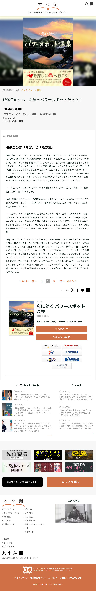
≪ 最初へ (24, 281)
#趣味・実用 (17, 121)
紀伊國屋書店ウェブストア (72, 352)
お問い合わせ (9, 524)
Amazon (51, 346)
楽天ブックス (72, 346)
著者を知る (29, 513)
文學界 (6, 539)
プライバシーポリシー (12, 513)
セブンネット (51, 352)
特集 (26, 528)
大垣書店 (62, 366)
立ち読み (60, 328)
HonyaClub (72, 359)
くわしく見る (60, 336)
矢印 (50, 435)
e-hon (51, 359)
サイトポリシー (10, 509)
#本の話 (11, 118)
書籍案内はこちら (23, 481)
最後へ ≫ (72, 281)
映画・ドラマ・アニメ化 (34, 524)
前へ (34, 281)
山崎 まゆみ (12, 136)
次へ (62, 281)
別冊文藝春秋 (9, 547)
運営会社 (7, 517)
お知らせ (7, 521)
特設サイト (29, 532)
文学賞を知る (30, 521)
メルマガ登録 (70, 482)
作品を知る (29, 517)
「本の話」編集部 (13, 108)
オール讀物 (8, 543)
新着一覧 (28, 509)
